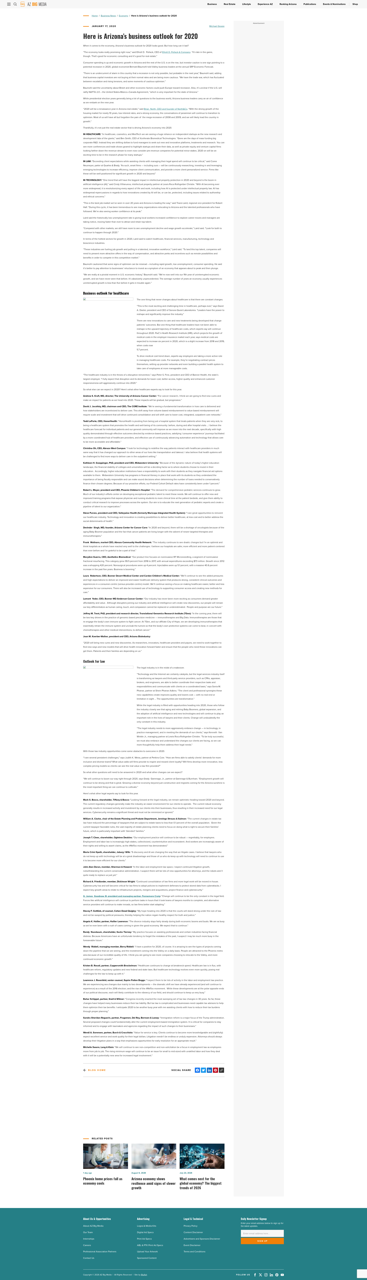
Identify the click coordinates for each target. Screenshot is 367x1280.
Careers (87, 1245)
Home (95, 15)
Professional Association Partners (99, 1251)
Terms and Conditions (194, 1251)
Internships (88, 1238)
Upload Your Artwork (147, 1251)
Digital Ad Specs (145, 1232)
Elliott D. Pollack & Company (176, 52)
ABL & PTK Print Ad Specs (150, 1245)
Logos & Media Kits (146, 1226)
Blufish (144, 1274)
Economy (123, 15)
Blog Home (97, 1070)
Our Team (88, 1232)
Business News (108, 15)
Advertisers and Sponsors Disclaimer (202, 1238)
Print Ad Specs (144, 1238)
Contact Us (88, 1258)
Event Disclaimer (192, 1245)
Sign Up (262, 1241)
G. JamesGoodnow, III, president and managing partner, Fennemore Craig (121, 896)
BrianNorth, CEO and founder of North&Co (165, 109)
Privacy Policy (190, 1226)
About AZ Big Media (93, 1226)
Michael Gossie (217, 26)
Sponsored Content (147, 1258)
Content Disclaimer (193, 1232)
